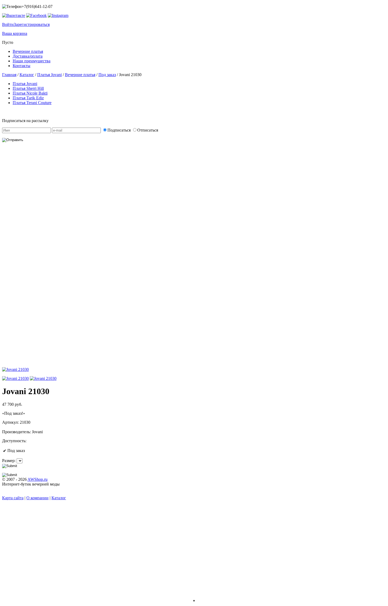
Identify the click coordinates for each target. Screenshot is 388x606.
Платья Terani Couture (32, 102)
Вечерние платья (28, 51)
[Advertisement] (36, 261)
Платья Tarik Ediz (28, 98)
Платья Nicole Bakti (30, 93)
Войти (8, 24)
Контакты (21, 65)
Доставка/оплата (27, 56)
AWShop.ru (37, 479)
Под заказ (107, 74)
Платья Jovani (49, 74)
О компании (37, 498)
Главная (9, 74)
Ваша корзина (14, 33)
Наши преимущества (31, 61)
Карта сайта (12, 498)
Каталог (27, 74)
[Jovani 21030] (15, 378)
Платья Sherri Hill (28, 88)
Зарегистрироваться (32, 24)
